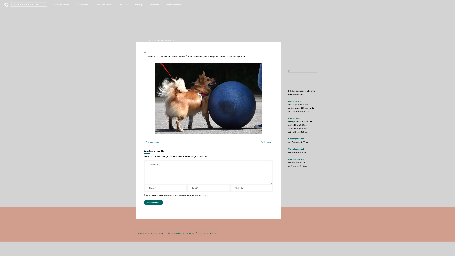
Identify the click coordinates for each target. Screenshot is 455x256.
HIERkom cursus (296, 159)
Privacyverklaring (174, 233)
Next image (266, 142)
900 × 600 (208, 56)
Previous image (152, 142)
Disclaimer (190, 233)
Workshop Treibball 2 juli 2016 (160, 40)
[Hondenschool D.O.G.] (6, 5)
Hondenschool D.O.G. (29, 4)
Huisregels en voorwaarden (151, 233)
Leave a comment (195, 56)
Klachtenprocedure (207, 233)
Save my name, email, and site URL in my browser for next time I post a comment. (177, 195)
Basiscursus (294, 118)
